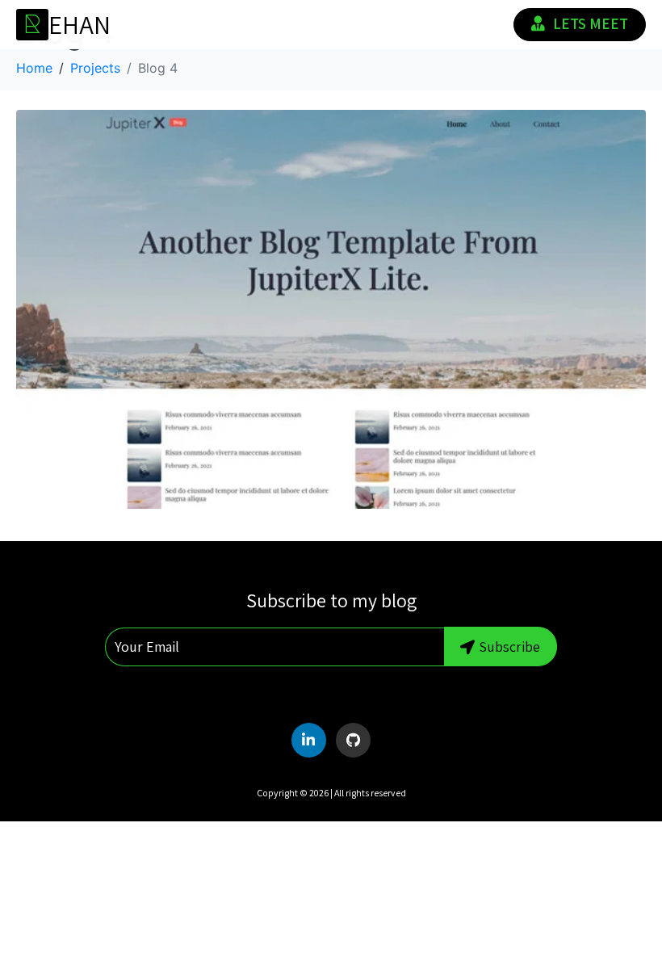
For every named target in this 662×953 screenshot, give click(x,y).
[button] (578, 398)
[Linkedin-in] (308, 740)
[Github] (353, 740)
